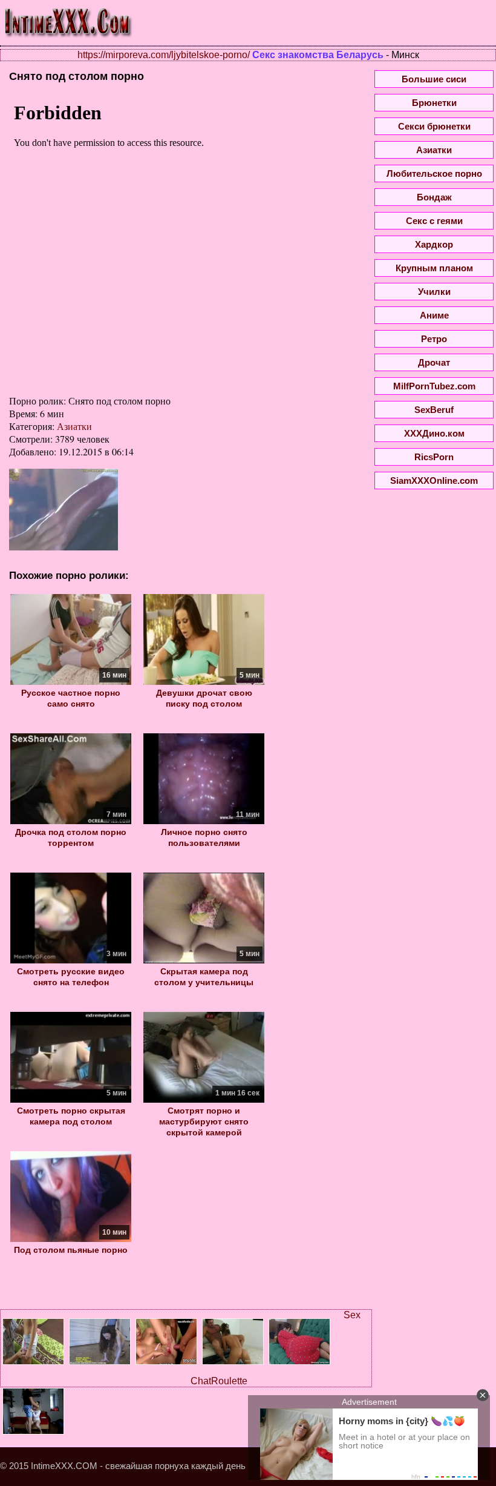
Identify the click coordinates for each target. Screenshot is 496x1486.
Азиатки (74, 426)
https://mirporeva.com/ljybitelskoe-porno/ (163, 55)
